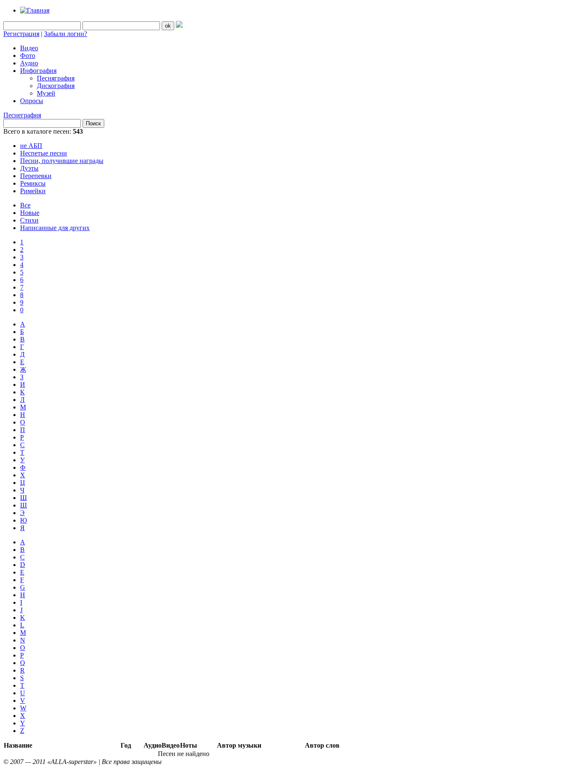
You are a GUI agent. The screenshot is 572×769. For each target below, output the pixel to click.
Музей (46, 93)
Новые (29, 212)
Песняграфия (56, 78)
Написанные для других (55, 227)
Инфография (38, 70)
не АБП (31, 145)
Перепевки (36, 175)
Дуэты (29, 168)
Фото (27, 55)
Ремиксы (33, 183)
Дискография (56, 85)
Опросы (31, 100)
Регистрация (21, 33)
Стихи (29, 220)
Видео (29, 48)
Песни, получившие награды (61, 160)
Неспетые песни (43, 153)
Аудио (29, 63)
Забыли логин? (65, 33)
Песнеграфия (22, 115)
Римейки (33, 190)
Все (25, 205)
